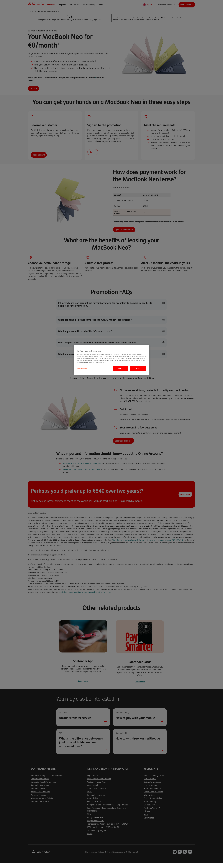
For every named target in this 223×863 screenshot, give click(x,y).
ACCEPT (138, 368)
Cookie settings (82, 368)
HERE (87, 362)
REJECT (120, 368)
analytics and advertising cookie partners (95, 360)
